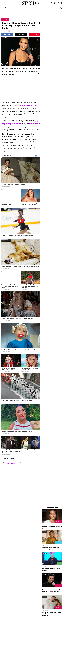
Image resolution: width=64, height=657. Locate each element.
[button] (51, 3)
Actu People (59, 521)
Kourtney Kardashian (23, 105)
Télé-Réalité (25, 8)
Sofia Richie (32, 123)
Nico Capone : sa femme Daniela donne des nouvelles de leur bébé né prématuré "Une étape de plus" (51, 614)
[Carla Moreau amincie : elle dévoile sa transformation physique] (52, 537)
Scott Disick (34, 105)
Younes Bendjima (35, 121)
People (16, 8)
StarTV (47, 8)
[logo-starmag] (31, 3)
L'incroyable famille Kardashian (25, 465)
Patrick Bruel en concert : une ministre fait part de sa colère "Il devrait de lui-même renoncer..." (51, 591)
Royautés (32, 8)
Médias (40, 8)
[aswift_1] (32, 13)
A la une (10, 8)
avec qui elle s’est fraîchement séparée (12, 123)
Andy (12, 30)
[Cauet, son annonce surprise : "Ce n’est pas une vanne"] (52, 558)
